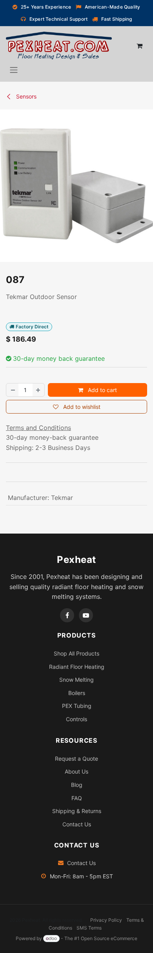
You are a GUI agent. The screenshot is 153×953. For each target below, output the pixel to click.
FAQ (76, 798)
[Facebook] (67, 615)
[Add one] (38, 389)
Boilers (76, 693)
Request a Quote (76, 758)
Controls (76, 719)
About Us (76, 771)
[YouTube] (86, 615)
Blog (76, 784)
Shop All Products (76, 653)
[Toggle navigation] (14, 69)
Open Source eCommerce (109, 938)
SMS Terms (89, 928)
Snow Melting (76, 679)
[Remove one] (12, 389)
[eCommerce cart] (139, 46)
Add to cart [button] (101, 390)
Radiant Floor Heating (76, 666)
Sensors (25, 96)
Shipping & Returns (76, 811)
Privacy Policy (106, 920)
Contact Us (76, 824)
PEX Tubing (76, 705)
